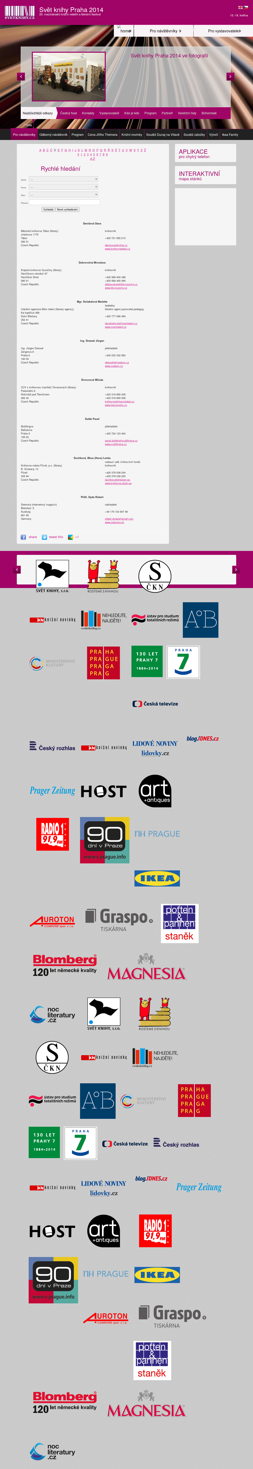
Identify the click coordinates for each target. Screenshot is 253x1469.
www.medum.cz (114, 366)
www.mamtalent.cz (115, 327)
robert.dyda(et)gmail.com (119, 519)
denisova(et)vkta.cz (116, 245)
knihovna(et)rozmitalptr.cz (119, 401)
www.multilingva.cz (116, 444)
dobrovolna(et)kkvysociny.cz (121, 284)
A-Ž (92, 159)
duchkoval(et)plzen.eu (117, 479)
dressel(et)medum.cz (117, 362)
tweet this (56, 536)
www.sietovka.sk (114, 522)
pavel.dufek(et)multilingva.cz (121, 440)
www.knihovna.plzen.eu (118, 483)
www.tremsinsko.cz (116, 405)
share (33, 536)
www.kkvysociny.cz (116, 288)
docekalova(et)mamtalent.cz (121, 323)
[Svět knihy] (124, 31)
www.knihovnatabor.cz (117, 248)
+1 (77, 536)
